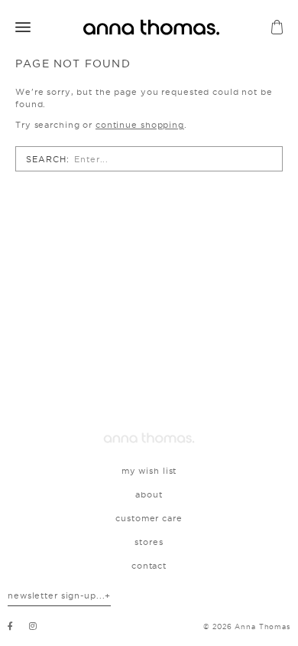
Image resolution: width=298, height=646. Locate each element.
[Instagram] (33, 626)
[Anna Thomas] (149, 437)
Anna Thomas (262, 627)
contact (149, 565)
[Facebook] (10, 626)
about (148, 494)
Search (46, 159)
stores (148, 541)
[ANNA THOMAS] (151, 27)
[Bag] (277, 27)
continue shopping (140, 124)
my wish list (149, 470)
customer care (148, 518)
